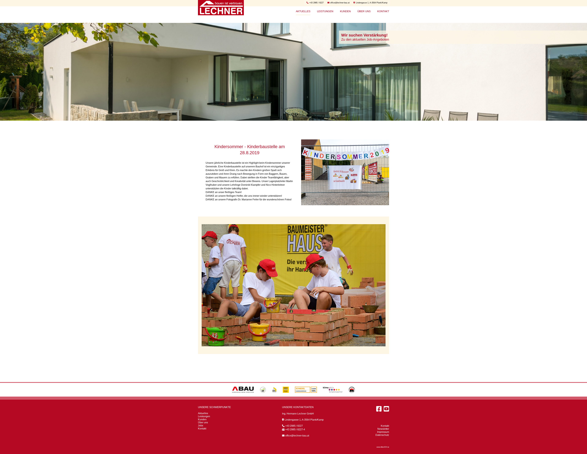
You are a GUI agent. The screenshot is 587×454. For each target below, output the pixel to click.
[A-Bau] (243, 395)
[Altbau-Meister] (274, 395)
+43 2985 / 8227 (316, 3)
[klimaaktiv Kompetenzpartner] (333, 395)
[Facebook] (379, 409)
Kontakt (383, 11)
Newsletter (383, 429)
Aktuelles (303, 11)
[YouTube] (386, 409)
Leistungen (325, 11)
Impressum (383, 432)
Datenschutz (382, 435)
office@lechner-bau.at (340, 3)
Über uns (364, 11)
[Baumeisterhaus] (286, 395)
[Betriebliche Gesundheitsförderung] (263, 395)
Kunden (345, 11)
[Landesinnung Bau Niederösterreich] (352, 395)
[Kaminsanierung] (306, 395)
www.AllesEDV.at (383, 447)
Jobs (200, 425)
